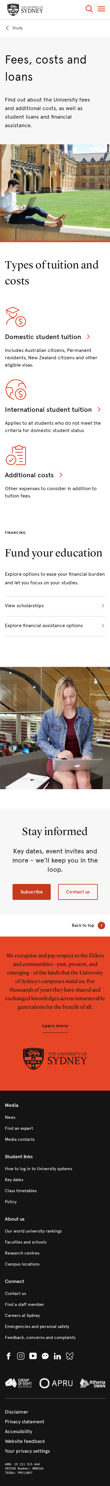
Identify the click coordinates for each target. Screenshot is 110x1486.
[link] (14, 28)
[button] (89, 10)
